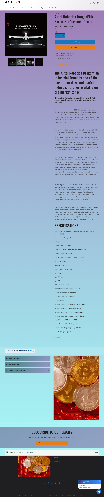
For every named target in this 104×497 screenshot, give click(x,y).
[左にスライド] (6, 62)
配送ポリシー (76, 495)
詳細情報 (96, 452)
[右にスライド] (45, 62)
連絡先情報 (84, 495)
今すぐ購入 (74, 47)
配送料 (60, 29)
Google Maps (57, 461)
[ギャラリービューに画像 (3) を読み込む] (39, 62)
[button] (14, 8)
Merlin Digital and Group (28, 495)
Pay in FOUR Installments (63, 65)
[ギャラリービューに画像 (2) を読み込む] (30, 62)
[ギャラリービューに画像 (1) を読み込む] (12, 62)
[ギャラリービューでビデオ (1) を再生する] (21, 62)
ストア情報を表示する (63, 58)
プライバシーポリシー (60, 495)
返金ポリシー (50, 495)
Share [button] (58, 337)
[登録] (66, 443)
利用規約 (69, 495)
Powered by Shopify (39, 495)
